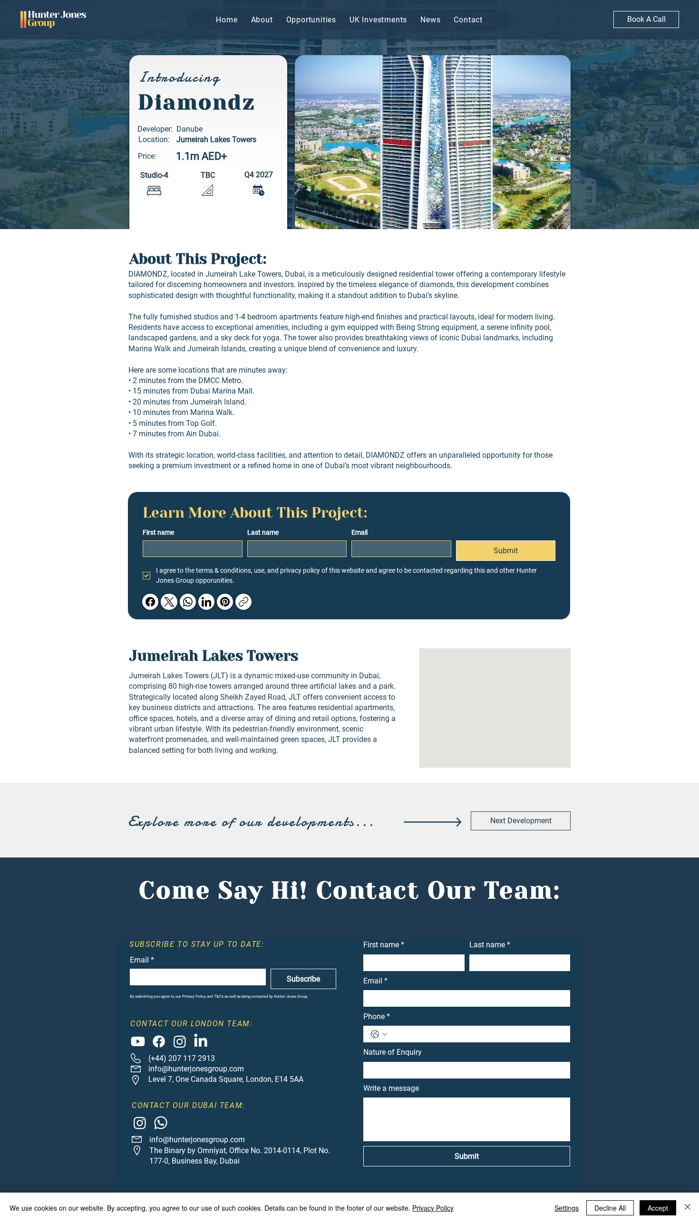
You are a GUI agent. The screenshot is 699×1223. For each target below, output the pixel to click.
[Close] (687, 1207)
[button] (287, 690)
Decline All (610, 1208)
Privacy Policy (433, 1208)
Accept (658, 1208)
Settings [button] (566, 1208)
